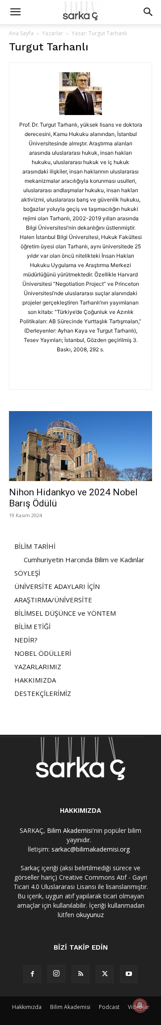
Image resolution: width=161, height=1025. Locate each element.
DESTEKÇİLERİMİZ (42, 693)
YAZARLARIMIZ (37, 666)
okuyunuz (90, 914)
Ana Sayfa (21, 33)
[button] (15, 12)
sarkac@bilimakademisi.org (90, 849)
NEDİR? (26, 639)
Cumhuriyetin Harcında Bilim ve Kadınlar (84, 559)
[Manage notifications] (140, 1005)
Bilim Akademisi (70, 830)
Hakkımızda (27, 1007)
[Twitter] (105, 974)
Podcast (109, 1007)
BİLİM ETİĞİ (32, 626)
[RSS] (80, 974)
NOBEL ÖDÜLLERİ (42, 653)
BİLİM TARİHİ (34, 546)
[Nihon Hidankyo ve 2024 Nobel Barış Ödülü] (80, 446)
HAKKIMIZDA (35, 679)
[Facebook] (32, 974)
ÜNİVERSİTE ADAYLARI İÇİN (57, 586)
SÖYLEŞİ (27, 572)
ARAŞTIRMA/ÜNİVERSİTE (53, 599)
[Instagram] (56, 974)
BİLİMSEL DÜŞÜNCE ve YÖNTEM (65, 613)
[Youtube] (129, 974)
